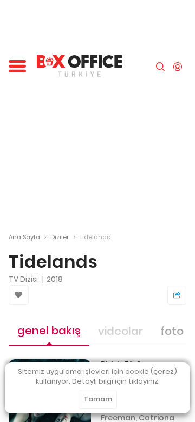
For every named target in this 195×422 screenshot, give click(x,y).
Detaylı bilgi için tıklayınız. (116, 381)
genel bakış (49, 330)
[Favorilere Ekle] (19, 295)
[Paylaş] (176, 295)
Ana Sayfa (24, 237)
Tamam (97, 399)
